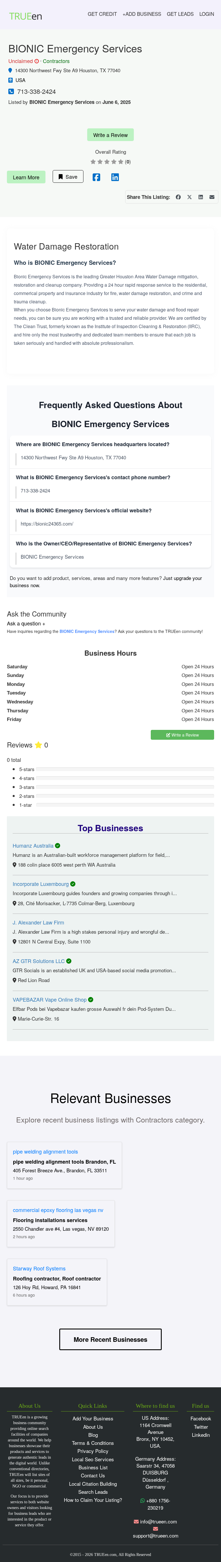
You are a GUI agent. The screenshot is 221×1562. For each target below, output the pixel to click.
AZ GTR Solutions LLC (39, 960)
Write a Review (110, 134)
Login (206, 13)
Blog (93, 1434)
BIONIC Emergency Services (87, 631)
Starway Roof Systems (39, 1268)
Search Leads (93, 1491)
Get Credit (102, 13)
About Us (93, 1426)
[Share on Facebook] (178, 197)
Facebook (200, 1418)
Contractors (56, 60)
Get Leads (180, 13)
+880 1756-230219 (157, 1504)
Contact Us (93, 1475)
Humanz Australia (34, 845)
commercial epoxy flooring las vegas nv (58, 1209)
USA (20, 79)
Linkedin (201, 1434)
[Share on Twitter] (189, 197)
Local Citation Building (93, 1483)
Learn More (26, 177)
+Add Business (142, 13)
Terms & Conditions (93, 1442)
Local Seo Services (93, 1459)
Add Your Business (93, 1418)
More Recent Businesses (110, 1339)
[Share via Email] (212, 197)
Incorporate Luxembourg (41, 883)
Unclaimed (22, 61)
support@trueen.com (155, 1535)
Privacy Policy (92, 1450)
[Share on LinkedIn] (200, 197)
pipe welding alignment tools (45, 1151)
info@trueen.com (158, 1521)
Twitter (201, 1426)
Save (70, 176)
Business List (93, 1467)
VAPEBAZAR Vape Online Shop (50, 999)
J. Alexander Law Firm (38, 922)
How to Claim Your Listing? (93, 1499)
